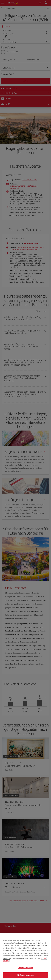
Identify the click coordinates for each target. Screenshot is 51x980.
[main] (25, 956)
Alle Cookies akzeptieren (25, 975)
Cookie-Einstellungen (25, 968)
